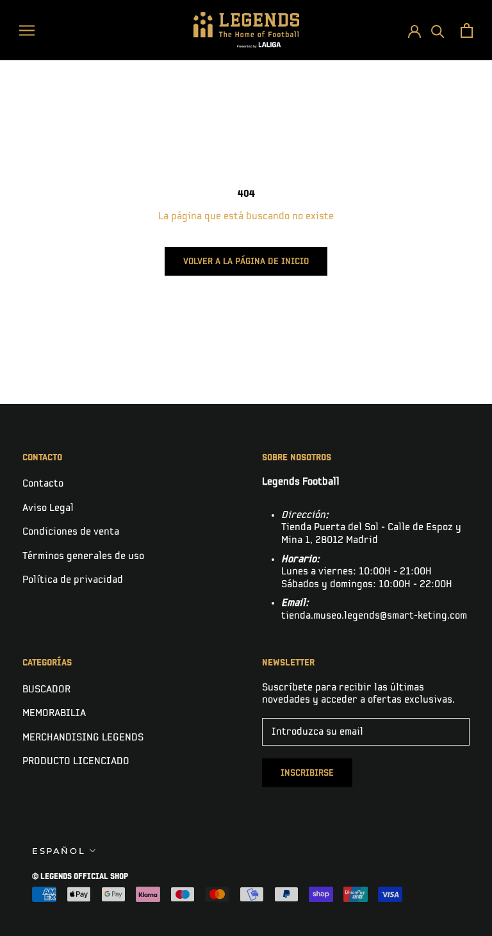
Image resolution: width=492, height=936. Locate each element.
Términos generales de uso (83, 556)
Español (58, 851)
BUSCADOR (46, 689)
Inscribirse (307, 773)
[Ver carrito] (467, 30)
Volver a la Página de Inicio (246, 261)
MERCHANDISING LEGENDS (83, 737)
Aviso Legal (48, 508)
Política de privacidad (72, 579)
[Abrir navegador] (27, 29)
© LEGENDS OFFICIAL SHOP (80, 877)
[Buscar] (438, 30)
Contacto (42, 483)
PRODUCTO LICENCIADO (75, 761)
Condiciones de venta (70, 531)
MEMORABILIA (54, 713)
